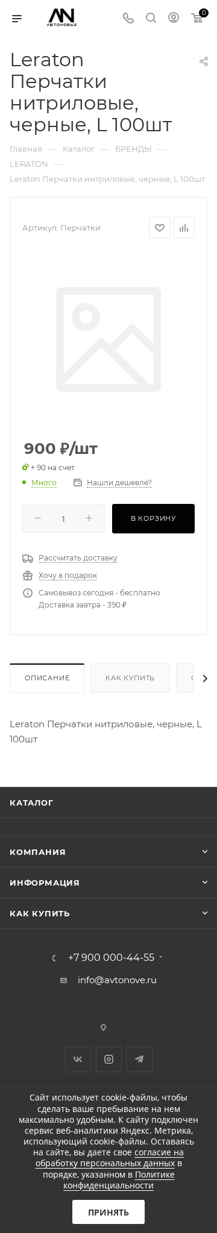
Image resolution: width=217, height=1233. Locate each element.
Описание (47, 678)
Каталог (32, 802)
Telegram (140, 1059)
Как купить (130, 678)
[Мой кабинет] (173, 19)
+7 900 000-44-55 (111, 958)
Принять (108, 1212)
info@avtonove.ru (117, 980)
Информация (45, 882)
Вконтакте (78, 1059)
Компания (38, 852)
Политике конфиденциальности (119, 1180)
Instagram (109, 1059)
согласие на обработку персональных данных (110, 1157)
